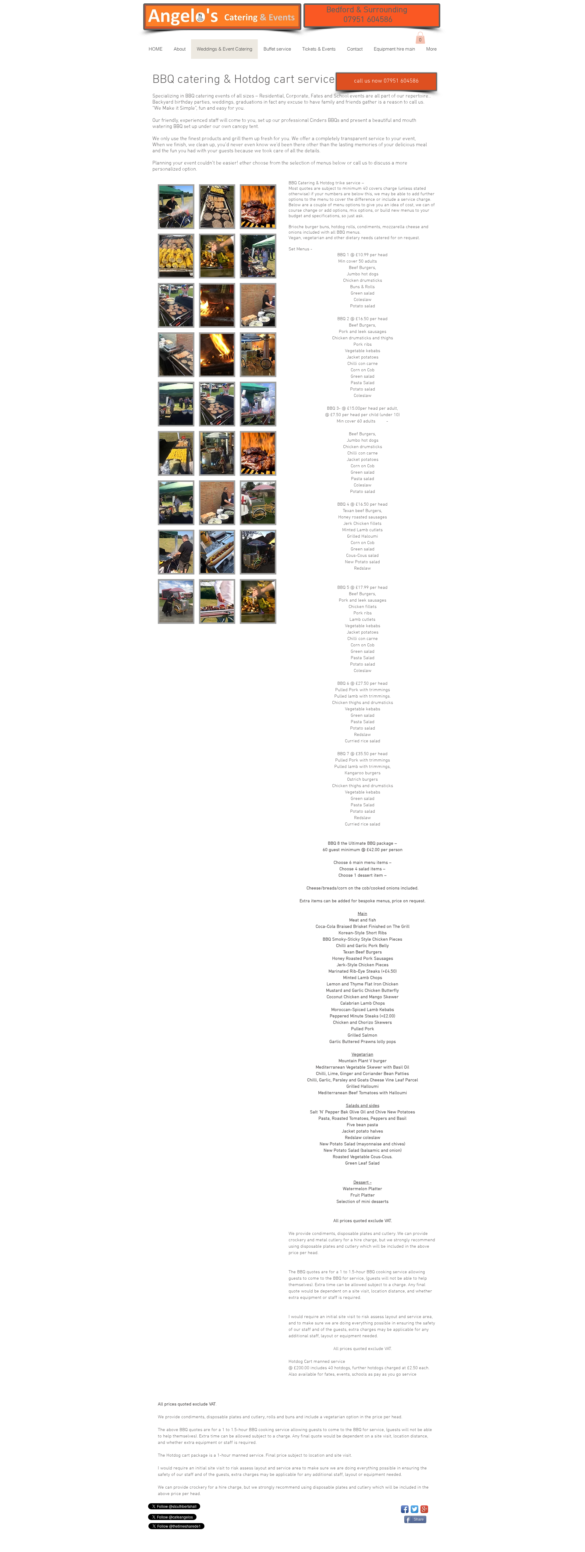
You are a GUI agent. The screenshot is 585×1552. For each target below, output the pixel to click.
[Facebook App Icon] (405, 1509)
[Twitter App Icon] (414, 1509)
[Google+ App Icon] (424, 1509)
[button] (386, 81)
